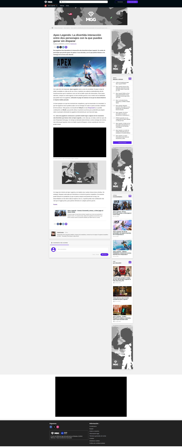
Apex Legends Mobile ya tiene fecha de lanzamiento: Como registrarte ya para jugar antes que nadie (123, 95)
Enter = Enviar (96, 254)
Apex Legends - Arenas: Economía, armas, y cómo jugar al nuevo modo (85, 211)
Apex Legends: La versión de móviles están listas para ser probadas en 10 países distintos (123, 131)
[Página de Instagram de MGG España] (57, 427)
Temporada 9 (91, 107)
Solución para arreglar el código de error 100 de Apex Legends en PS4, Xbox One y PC (122, 279)
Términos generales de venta (97, 436)
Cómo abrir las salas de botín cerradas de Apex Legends (121, 298)
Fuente (55, 204)
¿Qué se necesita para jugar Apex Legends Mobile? (122, 83)
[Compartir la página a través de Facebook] (58, 47)
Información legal (94, 433)
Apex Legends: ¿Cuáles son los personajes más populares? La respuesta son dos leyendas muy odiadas (123, 125)
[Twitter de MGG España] (54, 427)
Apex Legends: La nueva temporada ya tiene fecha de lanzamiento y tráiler (122, 137)
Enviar (105, 254)
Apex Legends (67, 27)
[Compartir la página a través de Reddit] (63, 47)
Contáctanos (93, 426)
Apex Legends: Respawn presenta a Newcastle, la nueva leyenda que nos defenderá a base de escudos (123, 107)
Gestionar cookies (94, 441)
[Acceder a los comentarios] (66, 47)
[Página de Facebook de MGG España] (50, 427)
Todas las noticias (122, 142)
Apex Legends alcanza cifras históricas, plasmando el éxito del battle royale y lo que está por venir (122, 88)
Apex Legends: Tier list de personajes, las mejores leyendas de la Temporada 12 (122, 114)
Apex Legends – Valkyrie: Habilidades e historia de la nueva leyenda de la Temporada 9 (122, 253)
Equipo (91, 428)
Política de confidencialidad (97, 443)
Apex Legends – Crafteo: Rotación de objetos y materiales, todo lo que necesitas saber (122, 318)
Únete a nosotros (94, 431)
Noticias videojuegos (59, 27)
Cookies (91, 438)
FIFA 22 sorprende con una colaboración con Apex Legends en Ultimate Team (123, 119)
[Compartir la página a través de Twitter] (60, 47)
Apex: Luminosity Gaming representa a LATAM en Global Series (123, 101)
